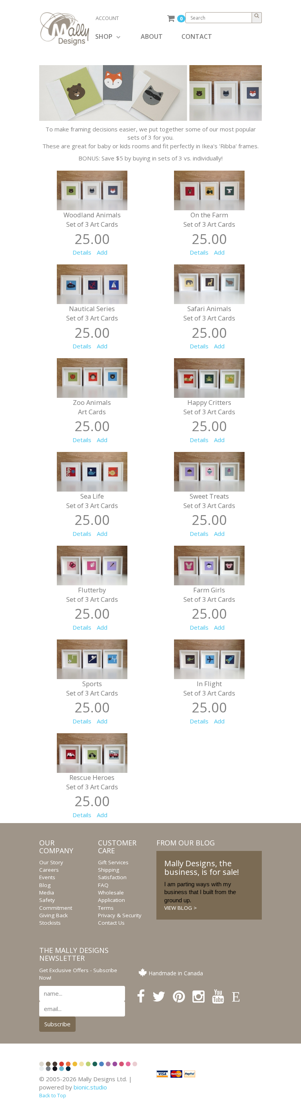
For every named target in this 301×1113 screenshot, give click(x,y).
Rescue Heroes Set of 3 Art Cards (92, 782)
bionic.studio (90, 1087)
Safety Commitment (55, 903)
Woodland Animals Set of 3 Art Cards (92, 219)
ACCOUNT (107, 18)
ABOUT (152, 36)
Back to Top (52, 1095)
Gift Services (113, 862)
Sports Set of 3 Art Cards (92, 688)
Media (46, 892)
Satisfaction (112, 877)
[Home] (67, 29)
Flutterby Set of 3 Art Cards (92, 594)
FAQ (103, 885)
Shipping (108, 869)
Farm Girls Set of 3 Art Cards (209, 594)
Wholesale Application (111, 896)
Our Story (51, 862)
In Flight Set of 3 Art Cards (209, 688)
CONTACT (196, 36)
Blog (45, 885)
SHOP (103, 36)
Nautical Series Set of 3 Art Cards (92, 313)
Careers (49, 869)
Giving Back (53, 915)
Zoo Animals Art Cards (92, 407)
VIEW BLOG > (180, 907)
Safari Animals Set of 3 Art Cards (209, 313)
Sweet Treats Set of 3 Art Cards (209, 501)
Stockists (50, 922)
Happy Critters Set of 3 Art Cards (209, 407)
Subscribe (57, 1024)
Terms (106, 907)
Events (47, 877)
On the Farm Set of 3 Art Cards (209, 219)
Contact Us (111, 922)
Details (82, 252)
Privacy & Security (119, 915)
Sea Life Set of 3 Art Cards (92, 501)
